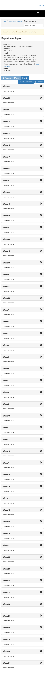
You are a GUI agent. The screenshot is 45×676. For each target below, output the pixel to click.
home (5, 21)
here (30, 32)
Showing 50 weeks (26, 82)
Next (24, 78)
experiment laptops (15, 21)
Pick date (39, 82)
